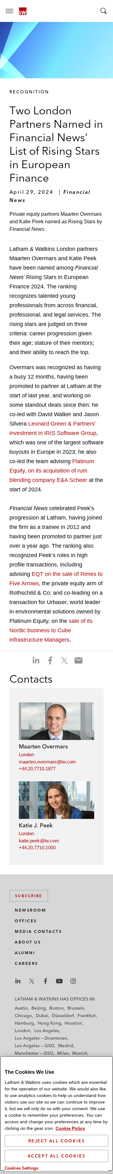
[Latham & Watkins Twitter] (31, 981)
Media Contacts (38, 931)
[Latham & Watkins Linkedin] (18, 981)
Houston (73, 1023)
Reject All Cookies (56, 1140)
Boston (56, 1008)
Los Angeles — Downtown (41, 1038)
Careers (26, 963)
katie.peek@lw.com (39, 840)
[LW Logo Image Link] (23, 11)
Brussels (75, 1008)
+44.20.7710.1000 (37, 847)
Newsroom (30, 910)
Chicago (23, 1015)
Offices (26, 920)
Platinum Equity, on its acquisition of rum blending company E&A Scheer (51, 470)
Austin (21, 1008)
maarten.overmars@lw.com (47, 761)
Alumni (25, 952)
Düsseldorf (63, 1015)
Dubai (42, 1015)
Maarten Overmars (43, 746)
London (26, 754)
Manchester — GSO (34, 1053)
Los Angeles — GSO (34, 1045)
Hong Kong (49, 1023)
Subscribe (28, 895)
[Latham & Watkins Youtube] (59, 981)
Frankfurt (87, 1015)
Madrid (65, 1045)
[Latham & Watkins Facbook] (45, 981)
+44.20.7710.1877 (37, 768)
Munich (79, 1053)
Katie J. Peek (35, 825)
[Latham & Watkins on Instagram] (73, 981)
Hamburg (24, 1023)
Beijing (38, 1008)
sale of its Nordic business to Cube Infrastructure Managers (51, 630)
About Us (28, 942)
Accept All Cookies (57, 1155)
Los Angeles (46, 1030)
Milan (63, 1053)
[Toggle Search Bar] (103, 11)
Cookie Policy (70, 1128)
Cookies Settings (21, 1168)
